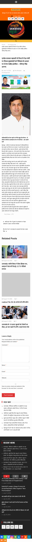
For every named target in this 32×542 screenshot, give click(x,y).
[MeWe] (29, 537)
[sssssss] (16, 88)
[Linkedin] (18, 537)
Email (4, 371)
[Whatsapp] (5, 537)
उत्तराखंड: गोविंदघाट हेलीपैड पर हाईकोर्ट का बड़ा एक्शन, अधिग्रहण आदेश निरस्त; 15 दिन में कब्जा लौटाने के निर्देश (15, 408)
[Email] (15, 537)
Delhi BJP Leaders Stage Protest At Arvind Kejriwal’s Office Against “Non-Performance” (14, 488)
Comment (5, 345)
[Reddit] (25, 537)
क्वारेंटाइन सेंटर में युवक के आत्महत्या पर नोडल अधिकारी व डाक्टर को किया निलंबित (14, 223)
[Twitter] (12, 18)
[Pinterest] (22, 18)
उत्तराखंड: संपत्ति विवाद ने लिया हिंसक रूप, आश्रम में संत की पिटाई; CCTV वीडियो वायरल (14, 266)
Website (4, 378)
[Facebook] (9, 18)
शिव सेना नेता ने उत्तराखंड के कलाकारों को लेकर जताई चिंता (15, 230)
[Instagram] (12, 537)
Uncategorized (6, 72)
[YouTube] (16, 18)
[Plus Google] (19, 18)
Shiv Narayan (18, 70)
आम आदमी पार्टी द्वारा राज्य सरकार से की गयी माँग (13, 496)
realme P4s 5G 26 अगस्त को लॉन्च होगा (15, 302)
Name (4, 365)
